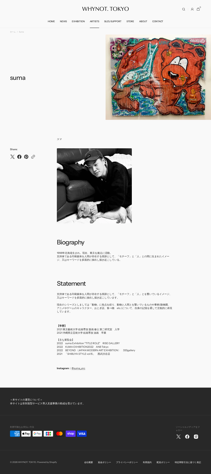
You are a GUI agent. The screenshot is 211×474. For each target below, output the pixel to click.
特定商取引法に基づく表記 (188, 462)
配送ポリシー (163, 462)
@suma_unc (78, 368)
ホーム (13, 32)
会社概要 (88, 462)
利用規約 (147, 462)
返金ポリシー (104, 462)
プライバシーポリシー (127, 462)
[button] (184, 9)
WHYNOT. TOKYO (27, 462)
